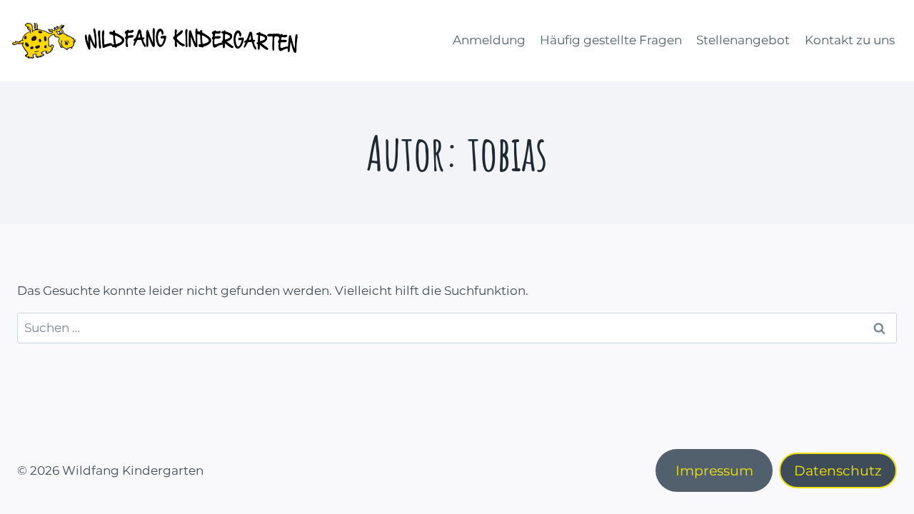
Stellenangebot (743, 40)
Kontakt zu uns (850, 40)
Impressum (714, 470)
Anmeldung (489, 40)
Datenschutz (838, 470)
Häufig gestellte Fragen (611, 40)
